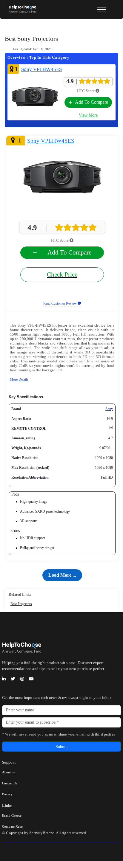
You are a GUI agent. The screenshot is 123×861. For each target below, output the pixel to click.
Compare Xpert (12, 826)
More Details (19, 379)
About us (8, 772)
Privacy (7, 794)
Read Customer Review (60, 303)
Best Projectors (21, 604)
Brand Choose (11, 815)
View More (88, 115)
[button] (62, 575)
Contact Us (9, 783)
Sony (109, 409)
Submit (62, 746)
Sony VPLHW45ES (41, 69)
